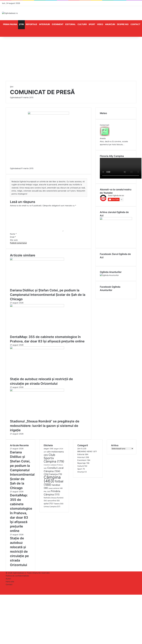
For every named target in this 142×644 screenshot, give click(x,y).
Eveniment (57, 24)
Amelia (103, 138)
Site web (14, 240)
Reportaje (31, 24)
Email (13, 237)
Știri (21, 24)
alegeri (48, 449)
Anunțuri (110, 24)
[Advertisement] (71, 60)
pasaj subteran (56, 488)
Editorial (70, 24)
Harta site (10, 581)
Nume (13, 234)
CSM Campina (53, 474)
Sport (92, 24)
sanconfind (53, 501)
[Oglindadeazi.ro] (10, 13)
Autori (8, 579)
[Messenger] (2, 596)
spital (48, 503)
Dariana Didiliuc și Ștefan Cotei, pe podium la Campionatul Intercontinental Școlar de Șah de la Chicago (47, 294)
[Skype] (1, 596)
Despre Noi (123, 24)
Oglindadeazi (15, 97)
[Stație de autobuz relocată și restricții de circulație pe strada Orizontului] (37, 348)
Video (100, 24)
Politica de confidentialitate (17, 576)
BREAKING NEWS (84, 451)
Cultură (82, 24)
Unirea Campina (52, 506)
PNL (47, 492)
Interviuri (44, 24)
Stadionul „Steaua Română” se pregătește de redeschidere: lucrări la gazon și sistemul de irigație (44, 425)
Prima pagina (10, 24)
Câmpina (52, 479)
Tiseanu (58, 504)
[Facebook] (0, 596)
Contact (135, 24)
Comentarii (104, 125)
